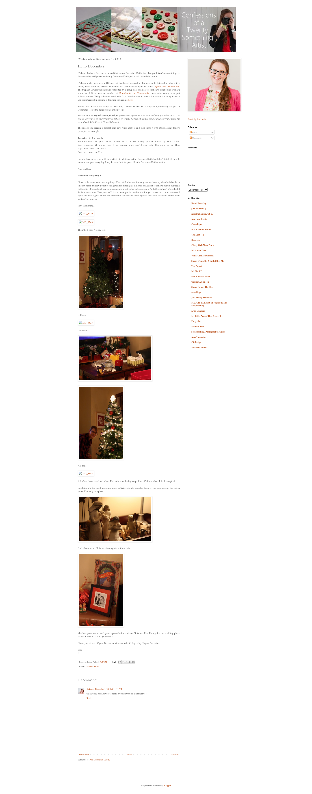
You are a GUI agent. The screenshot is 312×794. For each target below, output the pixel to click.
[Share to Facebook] (130, 662)
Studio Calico (197, 326)
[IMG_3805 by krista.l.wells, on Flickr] (101, 308)
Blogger (167, 785)
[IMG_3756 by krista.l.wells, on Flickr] (86, 213)
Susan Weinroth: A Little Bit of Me (207, 260)
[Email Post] (113, 662)
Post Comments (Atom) (100, 759)
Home (129, 754)
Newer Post (84, 754)
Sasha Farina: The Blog (202, 287)
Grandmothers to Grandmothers (135, 93)
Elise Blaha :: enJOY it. (202, 213)
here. (130, 99)
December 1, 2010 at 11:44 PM (108, 688)
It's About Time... (199, 250)
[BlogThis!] (123, 662)
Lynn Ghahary (198, 310)
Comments (197, 137)
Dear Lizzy (196, 239)
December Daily (92, 666)
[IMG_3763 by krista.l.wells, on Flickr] (86, 222)
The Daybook (197, 234)
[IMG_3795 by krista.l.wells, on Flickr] (115, 541)
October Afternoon (200, 281)
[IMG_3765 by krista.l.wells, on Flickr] (115, 380)
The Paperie (196, 266)
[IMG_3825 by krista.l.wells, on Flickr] (86, 322)
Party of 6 (195, 321)
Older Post (174, 754)
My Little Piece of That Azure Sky (207, 316)
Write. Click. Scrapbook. (202, 255)
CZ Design (196, 342)
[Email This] (120, 662)
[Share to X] (126, 662)
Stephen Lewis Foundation (166, 86)
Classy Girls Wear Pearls (202, 245)
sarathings (196, 292)
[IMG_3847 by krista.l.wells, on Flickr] (101, 626)
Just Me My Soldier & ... (202, 297)
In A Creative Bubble (201, 229)
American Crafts (199, 219)
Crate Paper (197, 224)
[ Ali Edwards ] (198, 208)
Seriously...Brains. (199, 347)
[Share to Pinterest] (133, 662)
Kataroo (90, 688)
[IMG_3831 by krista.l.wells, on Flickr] (101, 459)
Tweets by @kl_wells (197, 119)
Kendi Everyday (198, 203)
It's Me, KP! (197, 271)
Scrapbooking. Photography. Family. (208, 331)
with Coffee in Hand (200, 276)
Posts (194, 132)
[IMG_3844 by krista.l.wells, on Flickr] (86, 473)
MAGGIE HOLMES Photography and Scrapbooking (209, 304)
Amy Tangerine (198, 336)
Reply (89, 697)
